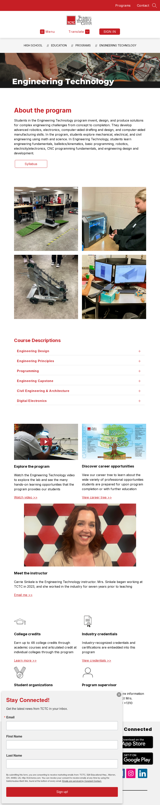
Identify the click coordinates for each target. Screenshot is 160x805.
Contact (143, 5)
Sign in (109, 32)
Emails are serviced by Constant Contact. (82, 780)
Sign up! (62, 791)
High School (33, 45)
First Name (14, 736)
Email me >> (23, 595)
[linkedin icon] (142, 777)
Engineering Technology (118, 45)
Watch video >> (25, 497)
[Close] (119, 694)
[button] (46, 441)
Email (10, 717)
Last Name (14, 755)
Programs (123, 5)
